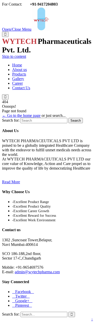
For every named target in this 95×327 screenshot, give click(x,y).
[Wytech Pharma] (41, 29)
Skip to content (14, 56)
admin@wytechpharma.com (37, 272)
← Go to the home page (21, 115)
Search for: (11, 120)
